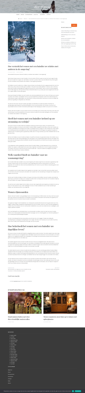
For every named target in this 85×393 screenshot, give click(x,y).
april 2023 (12, 348)
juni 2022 (12, 362)
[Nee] (83, 391)
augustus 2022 (13, 360)
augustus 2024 (13, 341)
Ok (73, 391)
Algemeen (42, 14)
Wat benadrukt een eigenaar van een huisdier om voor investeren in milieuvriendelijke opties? (19, 270)
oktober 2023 (13, 344)
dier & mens (42, 7)
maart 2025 (12, 338)
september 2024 (14, 340)
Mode (9, 381)
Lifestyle (36, 14)
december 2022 (13, 354)
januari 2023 (13, 352)
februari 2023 (13, 351)
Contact (49, 14)
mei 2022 (12, 363)
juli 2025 (12, 337)
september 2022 (14, 359)
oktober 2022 (13, 357)
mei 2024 (12, 343)
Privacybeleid (78, 391)
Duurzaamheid (28, 14)
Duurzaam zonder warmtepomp (52, 269)
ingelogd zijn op (16, 281)
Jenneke (21, 72)
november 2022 (13, 356)
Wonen (22, 14)
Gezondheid (10, 376)
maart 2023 (12, 349)
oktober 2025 (13, 335)
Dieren (18, 14)
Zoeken (62, 22)
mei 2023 (12, 346)
